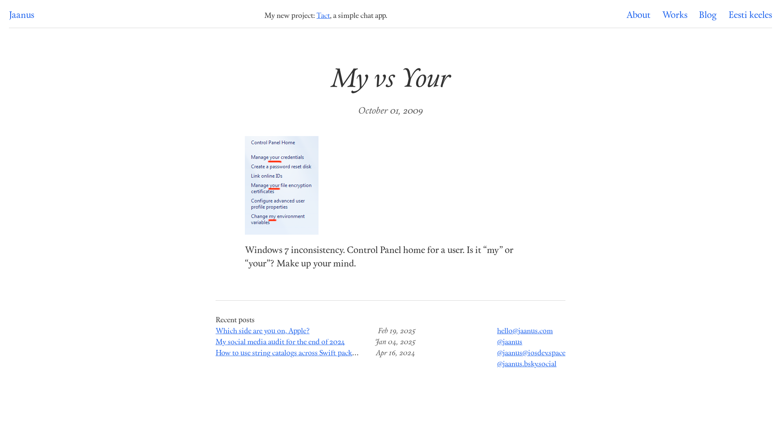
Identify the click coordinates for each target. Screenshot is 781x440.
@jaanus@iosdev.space (531, 353)
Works (674, 15)
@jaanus (509, 342)
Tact (323, 16)
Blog (708, 15)
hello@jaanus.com (525, 331)
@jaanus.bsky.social (526, 364)
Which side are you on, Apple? (263, 331)
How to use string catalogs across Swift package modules (303, 353)
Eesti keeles (750, 15)
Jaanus (21, 15)
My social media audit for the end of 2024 (280, 342)
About (638, 15)
